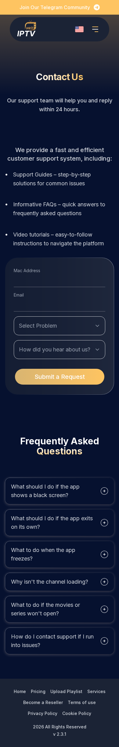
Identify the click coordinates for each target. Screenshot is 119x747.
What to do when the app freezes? (43, 554)
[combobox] (79, 29)
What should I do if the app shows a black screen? (45, 490)
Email (19, 294)
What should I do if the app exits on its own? (52, 522)
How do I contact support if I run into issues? (52, 640)
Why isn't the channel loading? (49, 581)
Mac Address (27, 270)
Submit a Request (59, 376)
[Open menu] (95, 29)
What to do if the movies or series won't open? (45, 609)
